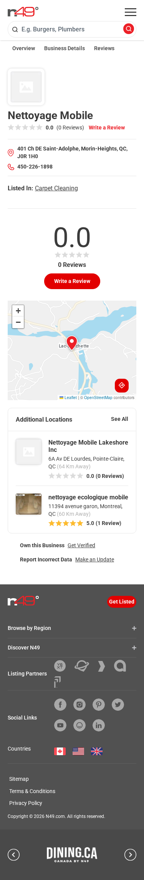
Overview (23, 48)
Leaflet (70, 397)
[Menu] (130, 12)
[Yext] (63, 666)
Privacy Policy (25, 803)
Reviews (104, 48)
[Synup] (104, 666)
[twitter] (118, 704)
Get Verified (81, 545)
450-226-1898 (35, 167)
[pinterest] (98, 704)
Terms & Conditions (32, 791)
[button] (72, 343)
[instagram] (79, 704)
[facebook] (60, 704)
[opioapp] (79, 725)
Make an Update (94, 559)
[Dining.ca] (72, 855)
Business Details (64, 48)
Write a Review (107, 127)
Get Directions (122, 386)
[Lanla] (123, 666)
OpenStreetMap (98, 397)
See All (119, 419)
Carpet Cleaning (56, 188)
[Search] (128, 29)
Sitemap (19, 779)
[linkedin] (98, 725)
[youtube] (60, 725)
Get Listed (121, 602)
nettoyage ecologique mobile (88, 497)
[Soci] (57, 682)
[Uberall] (84, 666)
